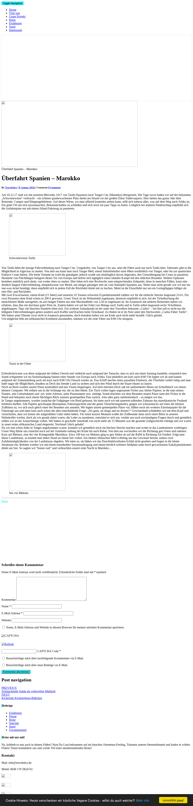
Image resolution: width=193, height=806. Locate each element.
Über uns (14, 13)
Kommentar (9, 599)
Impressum (15, 30)
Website (6, 620)
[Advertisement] (96, 531)
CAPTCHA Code (48, 651)
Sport (12, 26)
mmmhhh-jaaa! (173, 800)
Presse (13, 716)
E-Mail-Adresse (12, 613)
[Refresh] (8, 644)
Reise (12, 19)
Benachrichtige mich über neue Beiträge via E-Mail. (37, 665)
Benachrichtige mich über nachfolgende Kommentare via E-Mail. (45, 658)
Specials (14, 723)
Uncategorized (17, 730)
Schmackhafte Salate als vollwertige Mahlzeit (28, 689)
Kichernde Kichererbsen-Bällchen (22, 696)
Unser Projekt (17, 16)
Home (12, 9)
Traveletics (11, 187)
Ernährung (15, 23)
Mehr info (142, 800)
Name (6, 606)
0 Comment (54, 187)
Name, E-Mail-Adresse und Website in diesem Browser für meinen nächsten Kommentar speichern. (65, 627)
